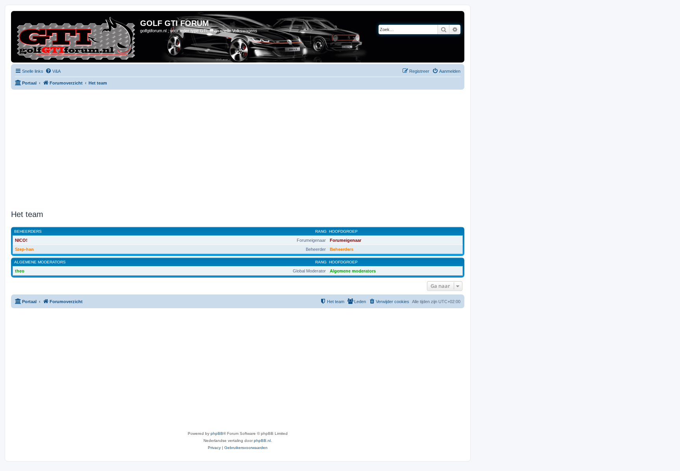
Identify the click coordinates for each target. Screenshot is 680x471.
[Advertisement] (247, 149)
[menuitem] (53, 71)
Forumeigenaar (345, 240)
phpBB (217, 433)
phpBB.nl (262, 440)
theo (19, 271)
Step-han (24, 249)
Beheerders (28, 231)
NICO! (21, 240)
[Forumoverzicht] (76, 37)
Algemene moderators (40, 262)
